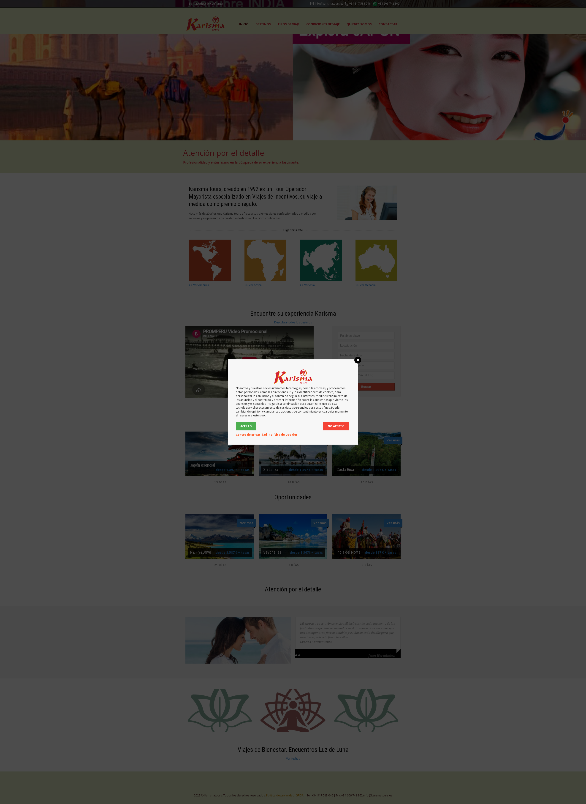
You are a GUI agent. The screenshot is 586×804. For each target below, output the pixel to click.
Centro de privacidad (251, 434)
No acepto (336, 426)
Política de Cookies (283, 434)
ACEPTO (246, 426)
